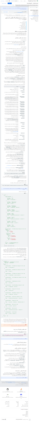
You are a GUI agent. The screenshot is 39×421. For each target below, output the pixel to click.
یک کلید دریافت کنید (16, 44)
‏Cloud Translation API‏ (20, 12)
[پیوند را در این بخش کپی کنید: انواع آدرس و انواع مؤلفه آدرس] (15, 75)
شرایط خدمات (7, 406)
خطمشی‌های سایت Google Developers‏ (12, 382)
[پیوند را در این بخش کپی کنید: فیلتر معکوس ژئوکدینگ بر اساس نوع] (13, 329)
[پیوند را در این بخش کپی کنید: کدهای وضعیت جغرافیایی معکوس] (14, 348)
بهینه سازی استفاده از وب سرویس (24, 406)
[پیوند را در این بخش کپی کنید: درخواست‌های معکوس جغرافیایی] (14, 37)
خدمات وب (17, 406)
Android (18, 402)
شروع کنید (10, 3)
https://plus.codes (15, 131)
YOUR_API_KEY (21, 335)
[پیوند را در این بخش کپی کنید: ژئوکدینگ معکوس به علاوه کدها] (14, 370)
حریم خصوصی (24, 419)
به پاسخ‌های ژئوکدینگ (10, 344)
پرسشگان (27, 402)
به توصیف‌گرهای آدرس (9, 165)
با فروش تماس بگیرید (4, 3)
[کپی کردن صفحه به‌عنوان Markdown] (20, 19)
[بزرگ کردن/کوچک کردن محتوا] (22, 21)
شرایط (27, 419)
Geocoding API (29, 3)
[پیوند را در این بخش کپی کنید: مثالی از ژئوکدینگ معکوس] (16, 180)
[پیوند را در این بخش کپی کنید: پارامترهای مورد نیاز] (20, 39)
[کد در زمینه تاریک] (23, 172)
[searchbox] (34, 7)
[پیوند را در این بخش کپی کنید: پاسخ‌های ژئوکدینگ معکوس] (16, 342)
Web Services (35, 3)
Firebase (27, 413)
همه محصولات (26, 416)
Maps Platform (34, 0)
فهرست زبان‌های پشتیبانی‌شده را (19, 51)
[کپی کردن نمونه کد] (24, 172)
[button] (20, 31)
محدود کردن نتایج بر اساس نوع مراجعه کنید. (19, 321)
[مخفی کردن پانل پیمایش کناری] (30, 419)
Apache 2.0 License (23, 382)
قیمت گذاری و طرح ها (7, 402)
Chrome (27, 412)
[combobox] (15, 1)
